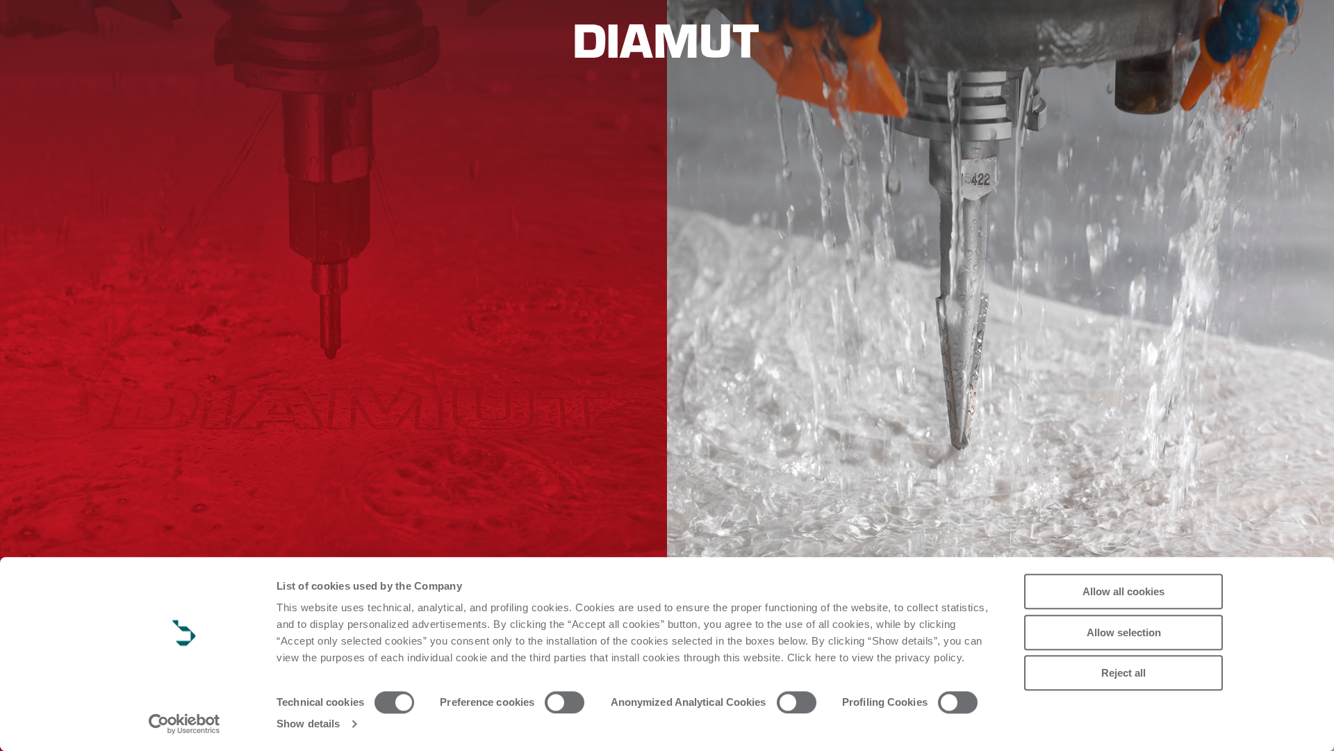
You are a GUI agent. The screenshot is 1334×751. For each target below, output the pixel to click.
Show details (308, 723)
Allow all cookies (1123, 591)
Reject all (1123, 673)
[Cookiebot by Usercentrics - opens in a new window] (184, 723)
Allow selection (1124, 632)
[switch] (564, 702)
